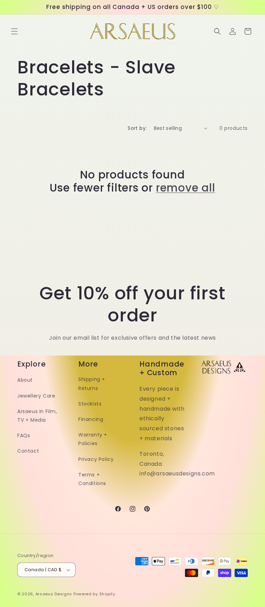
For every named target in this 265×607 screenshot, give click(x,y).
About (25, 380)
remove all (185, 187)
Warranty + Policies (92, 439)
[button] (14, 31)
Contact (28, 450)
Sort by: (137, 128)
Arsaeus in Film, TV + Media (37, 415)
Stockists (89, 403)
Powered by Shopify (94, 594)
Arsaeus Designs (54, 594)
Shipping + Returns (91, 383)
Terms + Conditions (92, 479)
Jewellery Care (36, 395)
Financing (90, 419)
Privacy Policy (96, 459)
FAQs (23, 435)
